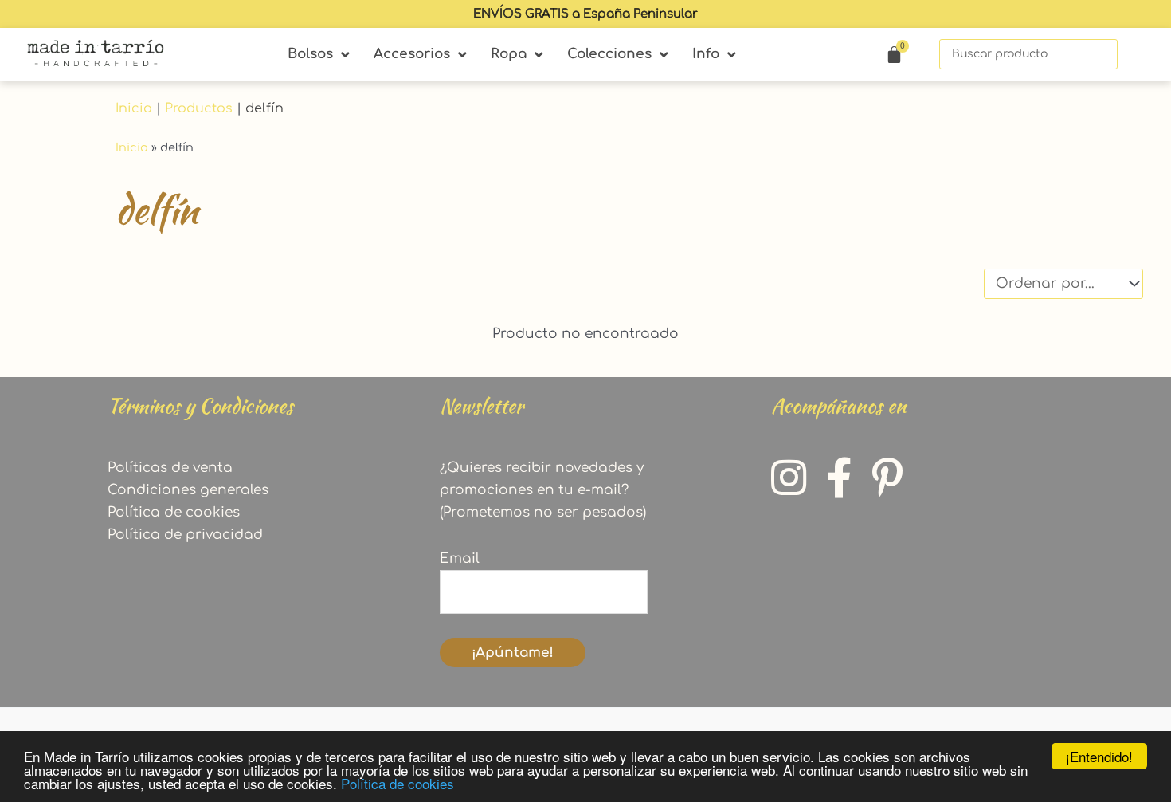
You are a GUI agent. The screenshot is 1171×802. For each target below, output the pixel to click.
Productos (199, 108)
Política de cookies (397, 783)
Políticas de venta (170, 467)
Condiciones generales (188, 489)
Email (460, 558)
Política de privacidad (185, 534)
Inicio (134, 108)
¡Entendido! (1099, 756)
